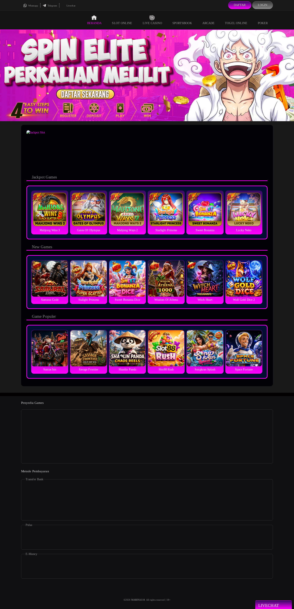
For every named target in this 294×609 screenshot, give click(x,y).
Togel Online (236, 23)
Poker (263, 23)
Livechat (70, 5)
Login (263, 5)
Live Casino (152, 23)
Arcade (208, 23)
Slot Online (122, 23)
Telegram (52, 5)
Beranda (94, 23)
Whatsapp (33, 5)
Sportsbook (182, 23)
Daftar (240, 5)
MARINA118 (138, 599)
